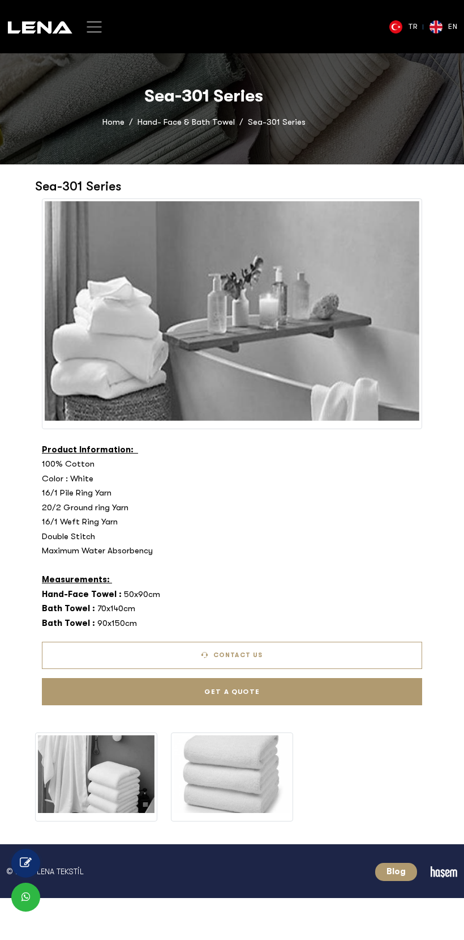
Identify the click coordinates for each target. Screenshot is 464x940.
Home (113, 122)
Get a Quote (232, 692)
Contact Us (237, 655)
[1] (94, 27)
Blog (396, 871)
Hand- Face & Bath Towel (186, 122)
